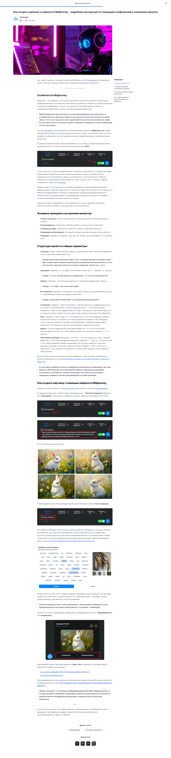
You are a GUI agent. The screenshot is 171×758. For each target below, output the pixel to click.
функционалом (102, 388)
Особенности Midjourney (52, 95)
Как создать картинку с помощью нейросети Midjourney (122, 99)
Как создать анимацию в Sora (51, 675)
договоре (62, 182)
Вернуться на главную (82, 3)
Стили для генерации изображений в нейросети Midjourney (71, 541)
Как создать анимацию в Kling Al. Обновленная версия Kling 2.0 (64, 672)
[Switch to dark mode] (166, 3)
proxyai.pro (92, 80)
